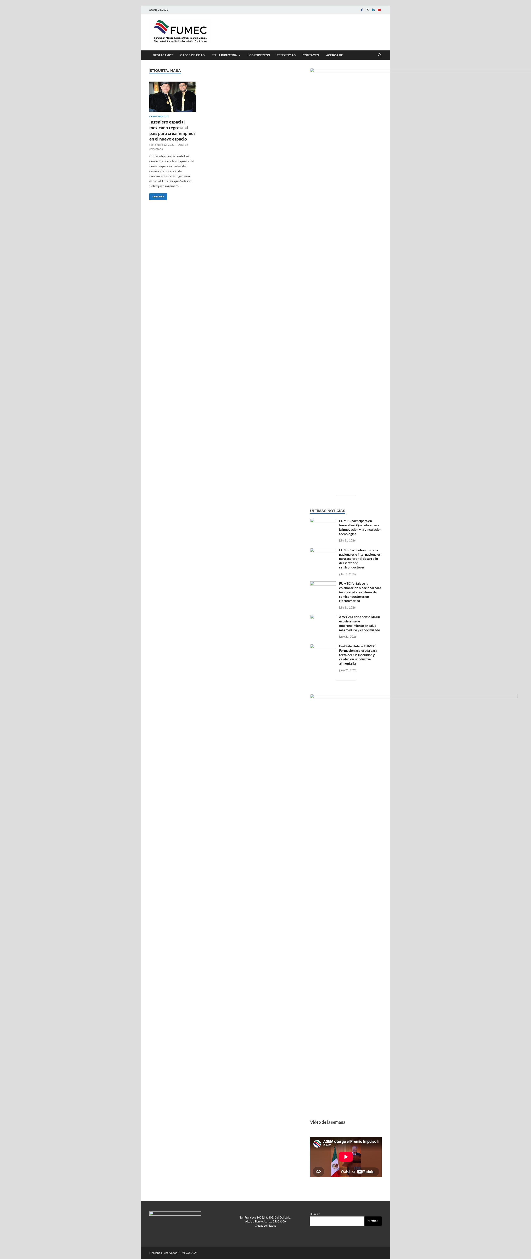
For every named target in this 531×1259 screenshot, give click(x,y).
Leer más (156, 195)
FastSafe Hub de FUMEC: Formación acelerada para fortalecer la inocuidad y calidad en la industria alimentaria (358, 654)
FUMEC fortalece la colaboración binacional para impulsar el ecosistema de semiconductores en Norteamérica (360, 592)
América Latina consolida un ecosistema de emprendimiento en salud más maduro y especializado (359, 623)
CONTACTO (311, 55)
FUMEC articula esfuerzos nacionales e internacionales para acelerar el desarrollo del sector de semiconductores (360, 558)
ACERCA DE (334, 55)
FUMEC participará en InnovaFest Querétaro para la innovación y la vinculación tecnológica (360, 527)
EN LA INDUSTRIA (224, 55)
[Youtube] (379, 9)
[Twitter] (367, 9)
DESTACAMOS (163, 55)
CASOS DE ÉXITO (192, 55)
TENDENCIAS (286, 55)
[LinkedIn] (373, 9)
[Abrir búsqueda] (379, 55)
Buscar (315, 1214)
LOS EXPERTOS (258, 55)
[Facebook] (361, 9)
